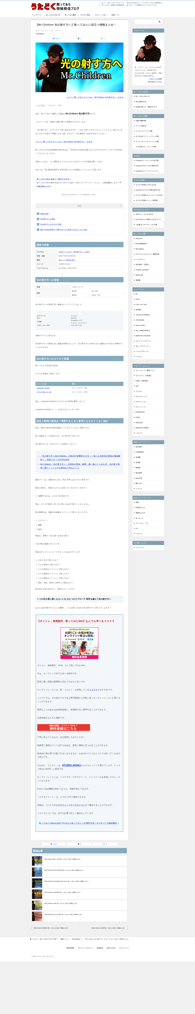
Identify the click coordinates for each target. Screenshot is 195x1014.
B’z (137, 294)
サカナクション (141, 402)
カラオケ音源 (85, 15)
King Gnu (139, 238)
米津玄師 (139, 447)
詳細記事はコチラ (44, 186)
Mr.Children (40, 34)
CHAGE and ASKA (142, 270)
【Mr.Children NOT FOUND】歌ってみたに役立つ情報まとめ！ (64, 870)
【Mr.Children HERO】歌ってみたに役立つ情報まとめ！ (51, 928)
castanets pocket (43, 388)
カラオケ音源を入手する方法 (146, 185)
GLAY (138, 299)
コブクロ (139, 391)
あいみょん (140, 518)
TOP (44, 939)
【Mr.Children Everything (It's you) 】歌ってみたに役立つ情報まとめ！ (66, 881)
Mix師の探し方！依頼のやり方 (146, 107)
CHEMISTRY (140, 412)
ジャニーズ (140, 547)
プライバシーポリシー (85, 948)
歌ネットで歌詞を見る (67, 260)
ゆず (137, 386)
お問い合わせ (111, 948)
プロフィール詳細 (155, 79)
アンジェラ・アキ (142, 523)
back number (140, 325)
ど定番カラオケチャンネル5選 (146, 225)
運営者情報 (70, 948)
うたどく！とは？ (100, 15)
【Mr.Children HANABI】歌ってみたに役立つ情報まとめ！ (62, 892)
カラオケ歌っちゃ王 (44, 392)
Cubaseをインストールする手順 (147, 160)
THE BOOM (140, 320)
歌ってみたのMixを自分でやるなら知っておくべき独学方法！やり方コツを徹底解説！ (79, 823)
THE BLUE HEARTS (143, 315)
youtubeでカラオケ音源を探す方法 (148, 190)
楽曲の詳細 (44, 214)
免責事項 (100, 948)
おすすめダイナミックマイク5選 (147, 136)
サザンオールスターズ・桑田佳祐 (147, 254)
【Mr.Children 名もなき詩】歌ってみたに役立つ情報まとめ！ (63, 914)
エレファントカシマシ (143, 341)
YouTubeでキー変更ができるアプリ (148, 219)
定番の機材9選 (141, 121)
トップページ (37, 15)
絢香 (137, 502)
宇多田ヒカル (140, 507)
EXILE (138, 417)
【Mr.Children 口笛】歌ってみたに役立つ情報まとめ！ (108, 928)
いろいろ (139, 357)
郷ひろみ (139, 483)
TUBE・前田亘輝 (142, 381)
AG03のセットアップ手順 (147, 147)
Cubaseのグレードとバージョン (147, 171)
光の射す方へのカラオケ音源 (50, 224)
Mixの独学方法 (141, 102)
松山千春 (139, 478)
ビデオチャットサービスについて (71, 805)
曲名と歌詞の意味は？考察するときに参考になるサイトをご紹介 (63, 229)
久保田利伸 (140, 452)
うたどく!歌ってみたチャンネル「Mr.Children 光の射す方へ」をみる (94, 97)
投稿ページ (115, 15)
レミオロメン (140, 259)
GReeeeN (139, 422)
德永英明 (139, 473)
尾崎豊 (138, 280)
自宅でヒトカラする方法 (144, 214)
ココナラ (93, 690)
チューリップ (140, 407)
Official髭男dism (141, 243)
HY (137, 528)
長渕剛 (138, 457)
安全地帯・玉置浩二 (143, 264)
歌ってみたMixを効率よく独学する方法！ (54, 179)
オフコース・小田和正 (143, 376)
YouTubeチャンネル (155, 81)
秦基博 (138, 468)
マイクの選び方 (141, 126)
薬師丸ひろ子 (140, 513)
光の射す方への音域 (47, 219)
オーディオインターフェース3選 (147, 141)
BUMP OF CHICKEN (143, 336)
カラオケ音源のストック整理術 (147, 200)
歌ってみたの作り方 (53, 15)
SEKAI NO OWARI (142, 428)
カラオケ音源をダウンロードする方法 (149, 195)
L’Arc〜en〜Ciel (141, 304)
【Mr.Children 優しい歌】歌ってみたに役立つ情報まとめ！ (62, 859)
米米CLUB (139, 275)
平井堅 (138, 462)
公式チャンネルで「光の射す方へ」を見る (74, 252)
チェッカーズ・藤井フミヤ (145, 370)
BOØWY (139, 310)
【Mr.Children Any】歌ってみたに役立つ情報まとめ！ (61, 903)
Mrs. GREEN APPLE (143, 330)
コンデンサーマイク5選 (144, 131)
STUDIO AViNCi (71, 765)
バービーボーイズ (142, 351)
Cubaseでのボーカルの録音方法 (147, 166)
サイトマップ (124, 948)
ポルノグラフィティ (143, 346)
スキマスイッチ (141, 396)
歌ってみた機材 (70, 15)
